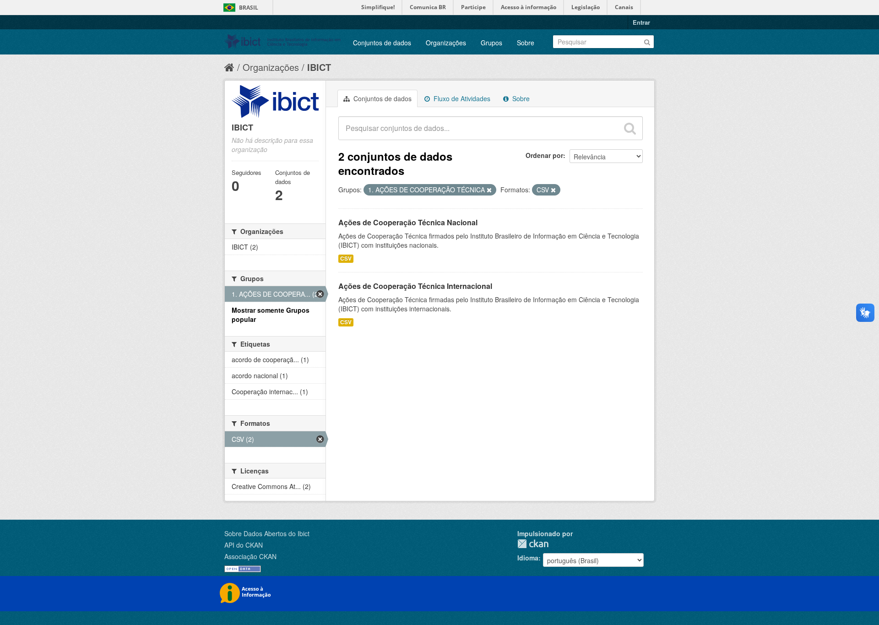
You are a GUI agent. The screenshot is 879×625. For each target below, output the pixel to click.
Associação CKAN (250, 556)
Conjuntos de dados (382, 42)
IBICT (319, 67)
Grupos (491, 42)
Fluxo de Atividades (461, 98)
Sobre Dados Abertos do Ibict (266, 533)
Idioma (527, 557)
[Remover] (489, 190)
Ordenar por (544, 155)
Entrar (641, 22)
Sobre (525, 42)
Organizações (446, 42)
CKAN (532, 544)
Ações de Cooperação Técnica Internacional (415, 286)
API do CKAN (243, 544)
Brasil (248, 7)
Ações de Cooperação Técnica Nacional (407, 222)
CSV (346, 258)
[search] (630, 128)
